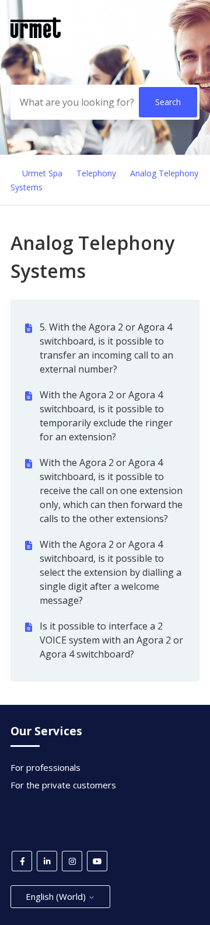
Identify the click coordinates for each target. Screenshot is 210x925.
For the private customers (63, 785)
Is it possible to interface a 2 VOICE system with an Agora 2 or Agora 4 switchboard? (111, 640)
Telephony (96, 173)
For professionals (45, 767)
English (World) (57, 896)
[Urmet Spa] (35, 34)
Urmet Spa (42, 173)
